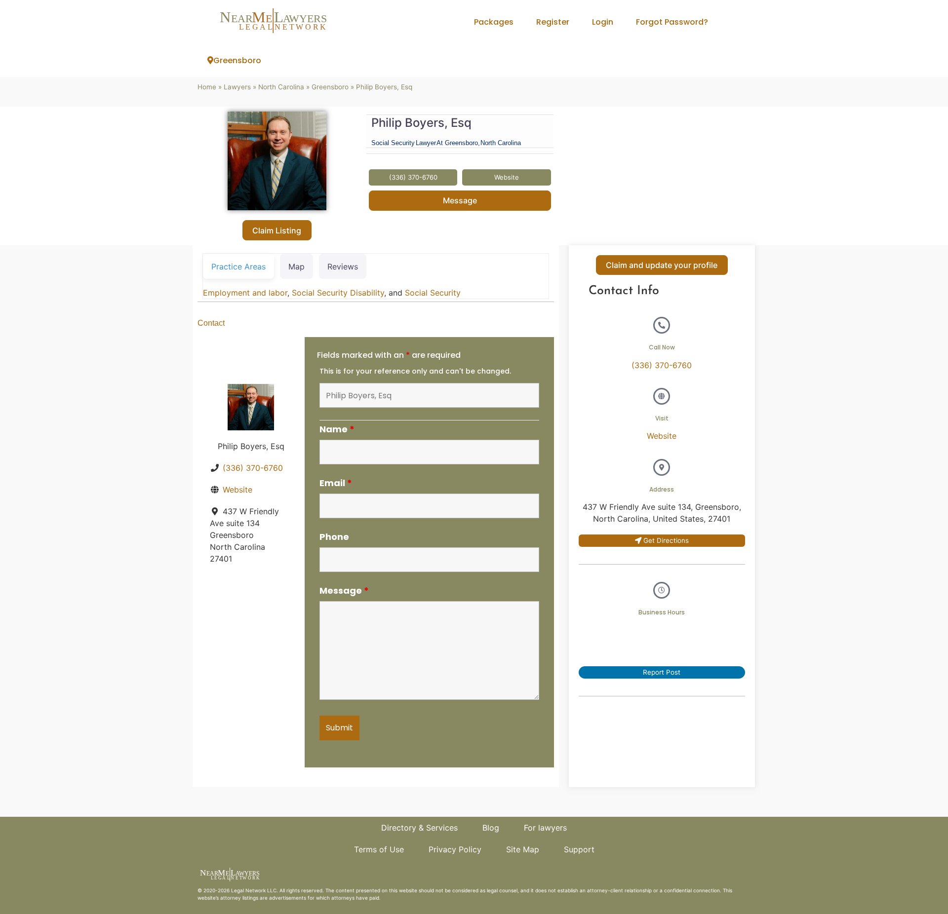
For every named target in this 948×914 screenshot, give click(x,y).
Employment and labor (245, 293)
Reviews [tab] (342, 266)
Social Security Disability (338, 293)
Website (237, 490)
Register (552, 22)
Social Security (433, 293)
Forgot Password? (672, 22)
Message (460, 200)
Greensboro (237, 60)
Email (335, 483)
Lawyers (237, 87)
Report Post (661, 672)
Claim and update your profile (661, 265)
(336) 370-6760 (253, 468)
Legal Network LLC (253, 890)
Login (602, 22)
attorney (230, 898)
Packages (494, 22)
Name (337, 429)
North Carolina (281, 87)
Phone (334, 537)
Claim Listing (276, 230)
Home (207, 87)
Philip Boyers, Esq (421, 122)
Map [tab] (296, 266)
